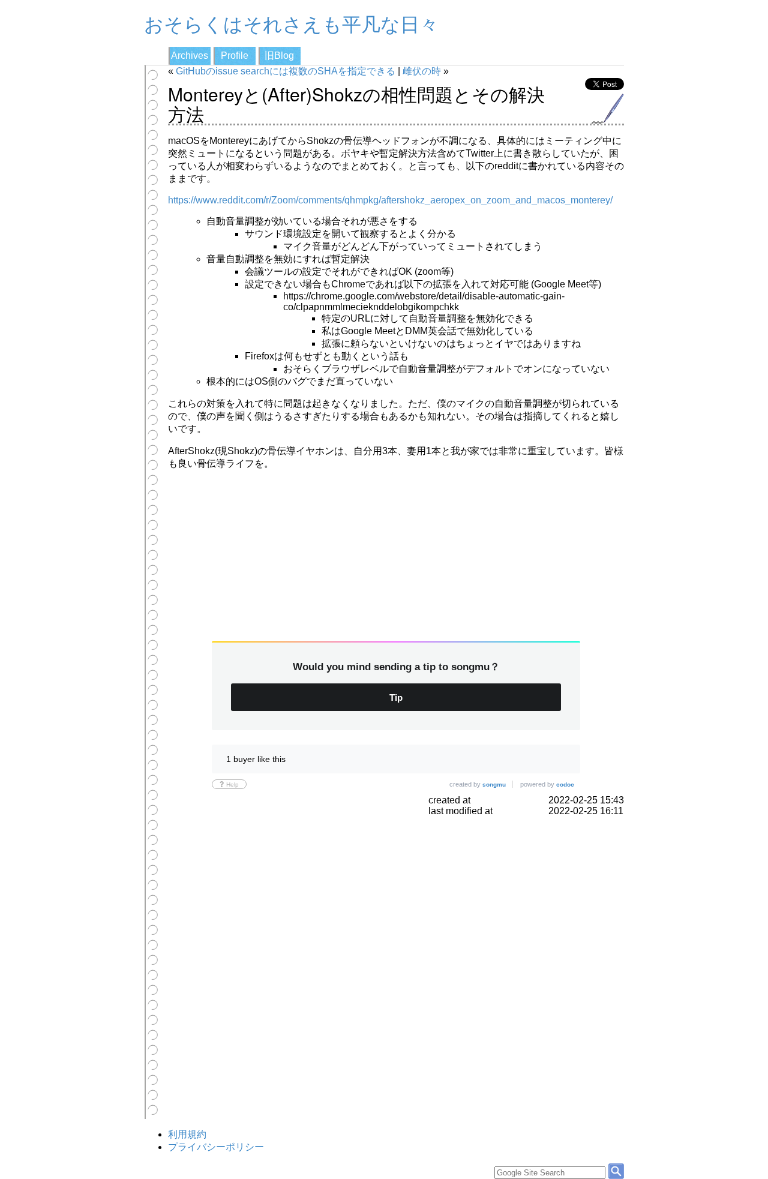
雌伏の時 (422, 71)
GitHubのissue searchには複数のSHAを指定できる (285, 71)
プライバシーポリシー (216, 1147)
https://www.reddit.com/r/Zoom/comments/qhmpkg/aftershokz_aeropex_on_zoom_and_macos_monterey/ (390, 200)
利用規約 (187, 1134)
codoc (565, 784)
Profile (234, 55)
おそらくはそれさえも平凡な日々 (291, 23)
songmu (494, 784)
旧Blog (279, 55)
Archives (189, 55)
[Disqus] (396, 967)
